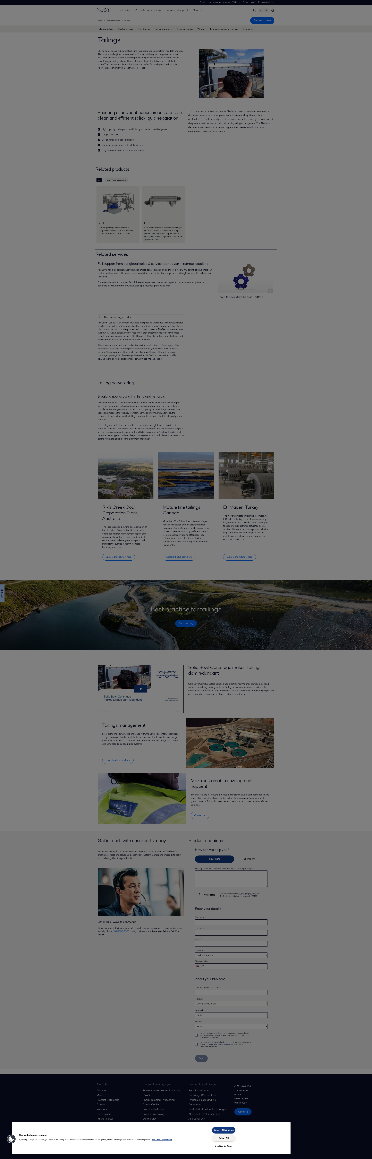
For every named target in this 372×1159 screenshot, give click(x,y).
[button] (11, 1139)
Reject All (224, 1138)
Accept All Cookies (224, 1130)
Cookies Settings (224, 1145)
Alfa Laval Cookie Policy (162, 1139)
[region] (151, 1138)
